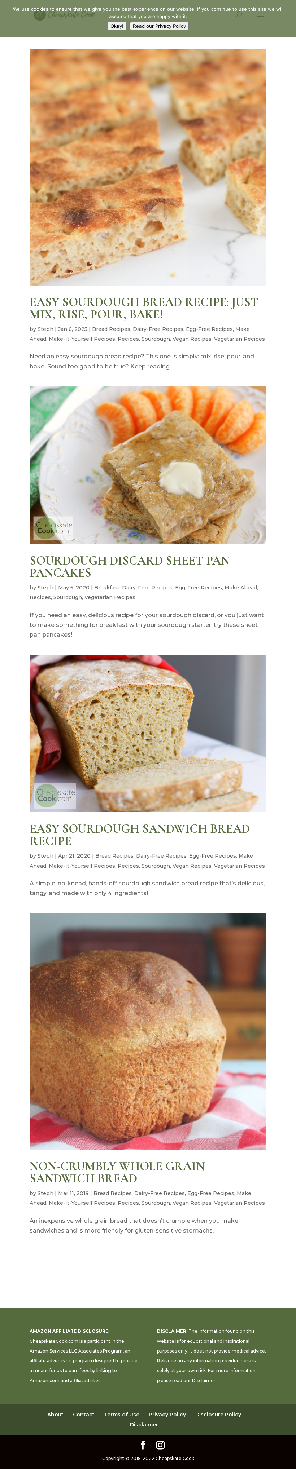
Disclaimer (204, 1380)
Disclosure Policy (218, 1414)
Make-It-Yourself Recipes (82, 339)
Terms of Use (121, 1414)
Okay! (116, 26)
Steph (45, 329)
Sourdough (156, 339)
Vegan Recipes (192, 339)
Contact (84, 1414)
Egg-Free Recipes (209, 329)
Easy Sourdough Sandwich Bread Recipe (140, 835)
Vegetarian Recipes (239, 339)
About (55, 1414)
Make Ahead (241, 587)
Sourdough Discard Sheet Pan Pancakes (130, 566)
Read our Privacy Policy (159, 26)
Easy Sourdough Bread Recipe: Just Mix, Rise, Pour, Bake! (144, 308)
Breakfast (106, 587)
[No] (287, 18)
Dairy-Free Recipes (158, 329)
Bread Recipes (111, 329)
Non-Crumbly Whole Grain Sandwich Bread (117, 1172)
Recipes (128, 339)
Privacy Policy (167, 1414)
